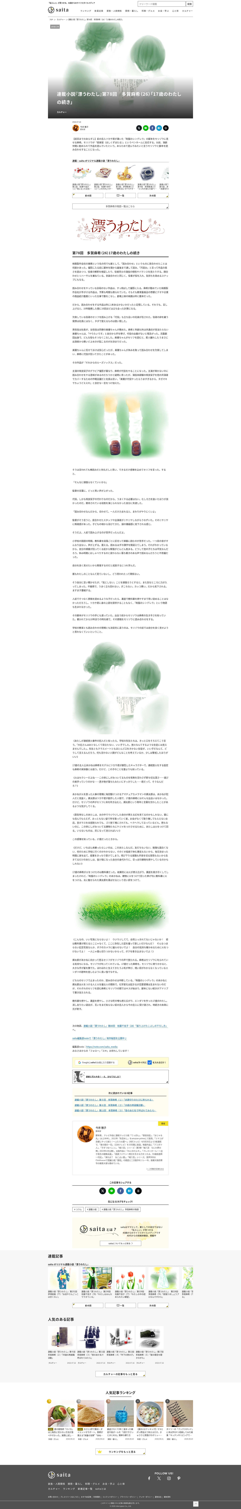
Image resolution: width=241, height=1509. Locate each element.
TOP (51, 19)
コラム (79, 1209)
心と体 (175, 10)
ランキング (85, 10)
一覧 (122, 195)
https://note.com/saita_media (101, 1046)
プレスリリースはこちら (69, 1497)
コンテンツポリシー (110, 1497)
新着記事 (99, 10)
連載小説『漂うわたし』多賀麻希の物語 (121, 1209)
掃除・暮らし (131, 10)
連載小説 (93, 1209)
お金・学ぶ (163, 10)
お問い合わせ (53, 1497)
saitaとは (100, 1488)
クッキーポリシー (145, 1497)
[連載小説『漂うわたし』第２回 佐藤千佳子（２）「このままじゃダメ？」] (104, 173)
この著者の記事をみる (156, 1169)
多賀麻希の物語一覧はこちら (120, 206)
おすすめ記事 (86, 1497)
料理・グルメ (148, 10)
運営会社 (158, 1497)
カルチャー (187, 10)
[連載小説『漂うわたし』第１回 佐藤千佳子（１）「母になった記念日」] (82, 173)
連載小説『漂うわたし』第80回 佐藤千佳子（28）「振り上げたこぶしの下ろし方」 (126, 1025)
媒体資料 (167, 1497)
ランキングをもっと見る (122, 1451)
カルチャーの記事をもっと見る (120, 1374)
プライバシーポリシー (128, 1497)
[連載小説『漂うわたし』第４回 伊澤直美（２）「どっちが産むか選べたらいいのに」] (147, 173)
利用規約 (96, 1497)
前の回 (88, 195)
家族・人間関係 (114, 10)
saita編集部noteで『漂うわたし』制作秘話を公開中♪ (99, 1038)
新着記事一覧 (85, 1488)
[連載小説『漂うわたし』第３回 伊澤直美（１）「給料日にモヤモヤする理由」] (125, 173)
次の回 (152, 195)
